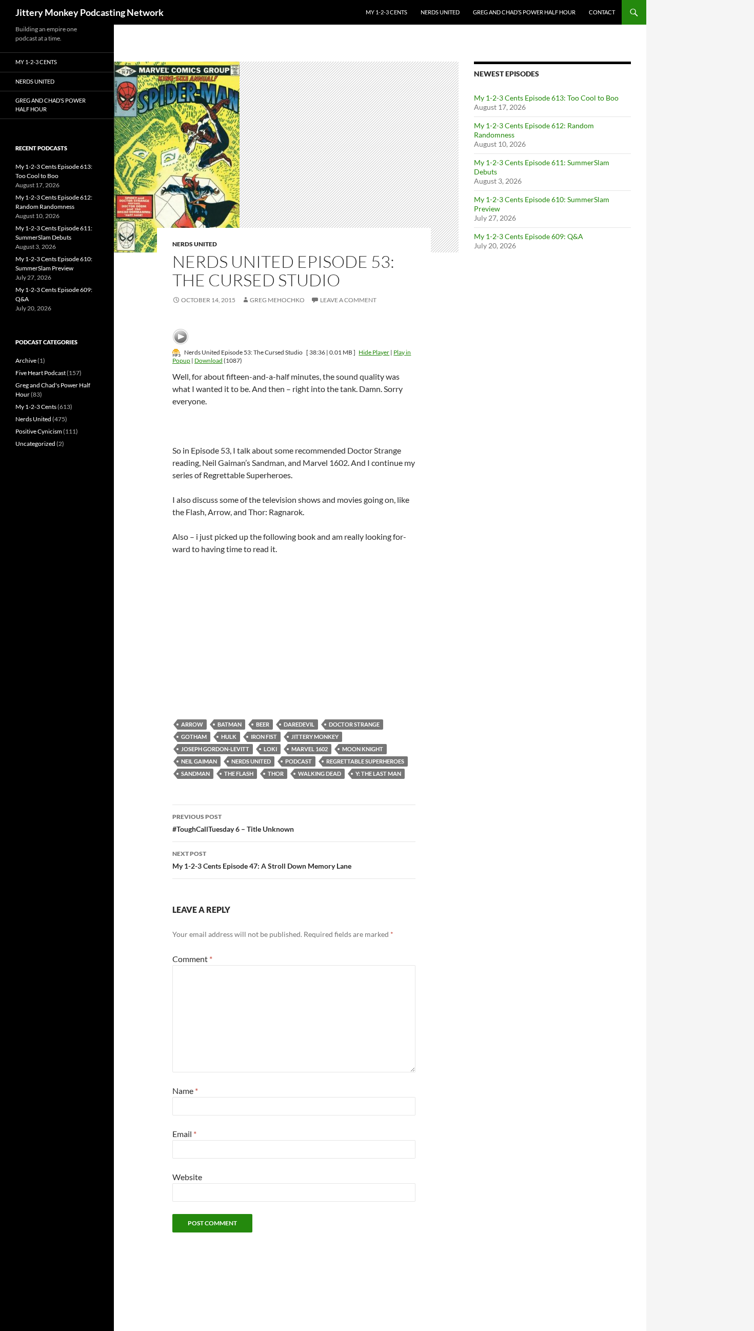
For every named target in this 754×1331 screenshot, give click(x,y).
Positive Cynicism (38, 431)
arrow (192, 724)
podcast (298, 761)
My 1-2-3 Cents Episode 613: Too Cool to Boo (546, 97)
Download (208, 360)
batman (229, 724)
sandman (195, 773)
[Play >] (180, 336)
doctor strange (354, 724)
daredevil (299, 724)
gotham (194, 736)
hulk (228, 736)
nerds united (251, 761)
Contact (602, 12)
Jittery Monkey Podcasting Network (89, 12)
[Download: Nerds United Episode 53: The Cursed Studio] (176, 352)
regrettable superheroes (365, 761)
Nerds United (440, 12)
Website (187, 1177)
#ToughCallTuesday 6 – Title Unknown (233, 823)
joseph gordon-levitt (215, 749)
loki (270, 749)
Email (184, 1134)
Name (185, 1090)
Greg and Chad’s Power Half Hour (524, 12)
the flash (238, 773)
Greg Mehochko (277, 300)
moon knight (362, 749)
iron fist (264, 736)
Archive (25, 360)
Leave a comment (348, 300)
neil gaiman (199, 761)
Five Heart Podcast (40, 373)
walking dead (319, 773)
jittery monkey (315, 736)
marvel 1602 (309, 749)
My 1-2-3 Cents (386, 12)
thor (276, 773)
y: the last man (378, 773)
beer (262, 724)
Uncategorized (35, 443)
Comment (192, 959)
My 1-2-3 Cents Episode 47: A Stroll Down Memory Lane (261, 860)
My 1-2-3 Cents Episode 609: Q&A (528, 236)
